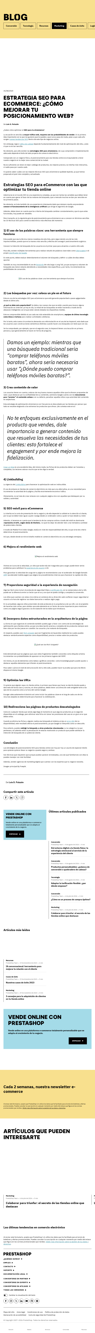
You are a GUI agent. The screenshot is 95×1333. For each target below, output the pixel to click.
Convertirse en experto (15, 1282)
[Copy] (22, 797)
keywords (40, 264)
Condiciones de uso (35, 1312)
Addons (29, 1329)
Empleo (7, 1263)
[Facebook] (5, 797)
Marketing (59, 25)
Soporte (7, 1270)
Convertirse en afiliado (15, 1286)
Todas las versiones (13, 1290)
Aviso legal (21, 1312)
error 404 (70, 721)
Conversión (11, 25)
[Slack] (37, 1301)
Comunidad (66, 1329)
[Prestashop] (13, 6)
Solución (11, 1329)
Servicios (47, 1329)
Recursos (84, 1329)
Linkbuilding (20, 484)
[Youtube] (26, 1301)
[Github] (32, 1301)
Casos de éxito (77, 25)
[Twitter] (16, 797)
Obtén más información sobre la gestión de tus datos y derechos (43, 1108)
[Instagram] (11, 1301)
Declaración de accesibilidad (14, 1315)
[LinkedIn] (11, 797)
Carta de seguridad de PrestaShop (41, 1315)
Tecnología (28, 25)
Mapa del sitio (8, 1312)
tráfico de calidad (26, 144)
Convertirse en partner (15, 1279)
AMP (5, 575)
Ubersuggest (81, 251)
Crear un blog (8, 467)
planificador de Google (18, 253)
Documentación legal (14, 1274)
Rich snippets (29, 633)
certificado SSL (57, 590)
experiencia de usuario (35, 568)
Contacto (8, 1266)
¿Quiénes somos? (11, 1259)
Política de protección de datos (57, 1312)
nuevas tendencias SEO (18, 139)
